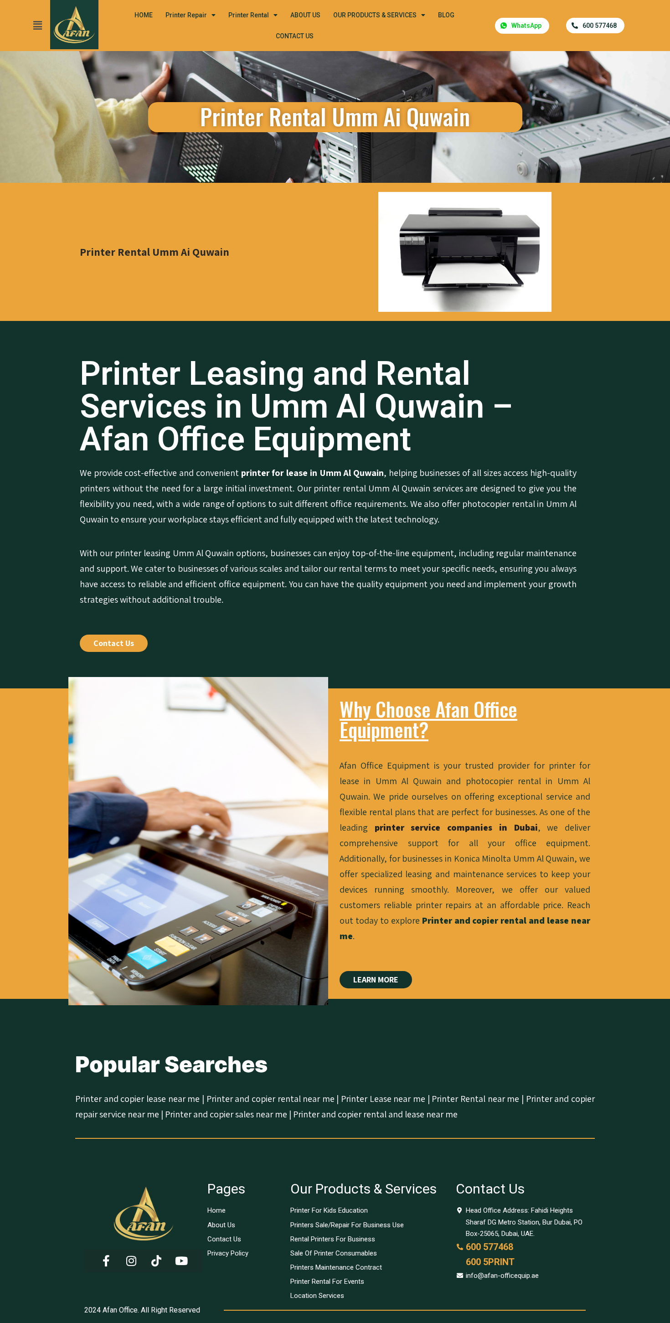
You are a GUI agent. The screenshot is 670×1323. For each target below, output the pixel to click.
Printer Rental (248, 15)
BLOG (446, 15)
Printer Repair (186, 15)
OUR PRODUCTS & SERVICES (375, 15)
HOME (143, 15)
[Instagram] (131, 1261)
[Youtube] (181, 1261)
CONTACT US (295, 36)
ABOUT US (305, 15)
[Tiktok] (156, 1261)
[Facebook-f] (106, 1261)
